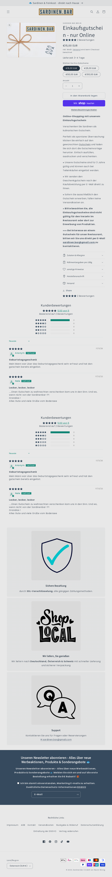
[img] (16, 348)
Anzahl (66, 80)
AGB (23, 825)
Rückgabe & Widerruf (67, 825)
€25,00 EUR (90, 68)
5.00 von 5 (63, 310)
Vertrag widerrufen (68, 831)
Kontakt (32, 825)
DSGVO (81, 787)
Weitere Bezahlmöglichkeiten (84, 110)
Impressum (12, 825)
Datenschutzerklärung (92, 825)
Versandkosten (46, 825)
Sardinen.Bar (78, 870)
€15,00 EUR (71, 68)
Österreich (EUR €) (18, 866)
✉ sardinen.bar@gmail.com (56, 739)
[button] (8, 12)
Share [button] (69, 290)
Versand (76, 49)
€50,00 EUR (72, 74)
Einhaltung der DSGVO (45, 831)
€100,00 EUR (91, 74)
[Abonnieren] (77, 794)
